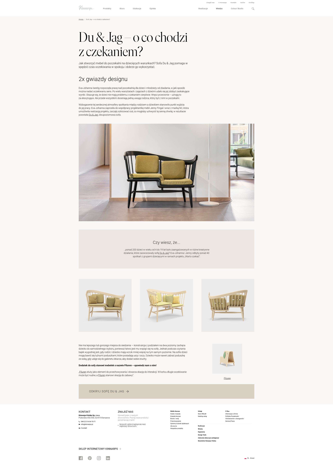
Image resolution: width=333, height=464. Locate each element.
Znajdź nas (211, 3)
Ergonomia (201, 432)
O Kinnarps (223, 3)
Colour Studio (237, 9)
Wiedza (219, 9)
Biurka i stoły (174, 419)
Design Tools (202, 435)
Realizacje (203, 9)
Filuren (82, 371)
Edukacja (137, 9)
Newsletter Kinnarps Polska (207, 441)
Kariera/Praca (230, 421)
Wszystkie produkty (176, 428)
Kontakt (233, 3)
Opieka (153, 9)
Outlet (242, 3)
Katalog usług (202, 416)
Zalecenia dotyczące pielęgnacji (208, 438)
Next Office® (202, 414)
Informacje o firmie (231, 414)
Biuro (122, 9)
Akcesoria (173, 426)
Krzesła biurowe (175, 416)
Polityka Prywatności (232, 416)
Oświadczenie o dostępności (234, 419)
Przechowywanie (175, 421)
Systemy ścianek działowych (179, 423)
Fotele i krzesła (175, 414)
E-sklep (251, 3)
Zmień (252, 458)
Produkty (107, 9)
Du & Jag (93, 114)
